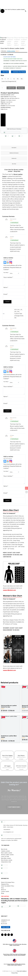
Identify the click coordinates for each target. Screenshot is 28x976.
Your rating (6, 272)
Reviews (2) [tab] (14, 158)
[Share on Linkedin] (3, 124)
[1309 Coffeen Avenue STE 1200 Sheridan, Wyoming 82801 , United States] (14, 941)
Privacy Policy (14, 972)
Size (2, 75)
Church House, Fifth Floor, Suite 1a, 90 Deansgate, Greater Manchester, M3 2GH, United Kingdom (14, 955)
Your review (8, 277)
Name (5, 287)
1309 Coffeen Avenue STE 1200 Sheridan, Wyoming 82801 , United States (14, 945)
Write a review (11, 51)
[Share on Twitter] (3, 118)
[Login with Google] (7, 262)
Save (4, 686)
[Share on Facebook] (3, 115)
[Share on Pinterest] (3, 121)
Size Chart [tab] (14, 163)
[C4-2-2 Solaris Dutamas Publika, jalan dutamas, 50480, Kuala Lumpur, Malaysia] (14, 961)
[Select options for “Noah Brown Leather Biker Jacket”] (19, 728)
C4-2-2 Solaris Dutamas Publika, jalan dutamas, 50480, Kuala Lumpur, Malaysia (14, 965)
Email (5, 294)
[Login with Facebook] (5, 262)
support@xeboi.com (9, 590)
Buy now (20, 88)
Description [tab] (14, 147)
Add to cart (11, 88)
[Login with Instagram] (10, 262)
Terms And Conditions (21, 971)
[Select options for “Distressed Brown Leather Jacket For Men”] (19, 698)
